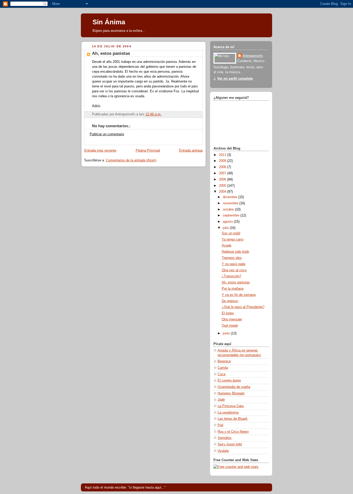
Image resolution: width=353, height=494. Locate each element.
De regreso (230, 301)
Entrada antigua (191, 150)
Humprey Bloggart (231, 393)
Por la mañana (232, 288)
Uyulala (223, 451)
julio (226, 228)
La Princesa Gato (231, 406)
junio (227, 333)
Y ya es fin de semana (239, 295)
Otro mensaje (232, 319)
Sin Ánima (109, 22)
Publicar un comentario (107, 134)
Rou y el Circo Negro (233, 431)
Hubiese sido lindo (235, 251)
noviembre (231, 203)
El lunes (228, 313)
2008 (223, 167)
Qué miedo (230, 325)
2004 (223, 191)
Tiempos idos (232, 258)
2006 (223, 179)
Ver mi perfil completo (235, 78)
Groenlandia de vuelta (234, 387)
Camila (223, 368)
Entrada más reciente (100, 150)
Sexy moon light (230, 444)
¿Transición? (231, 276)
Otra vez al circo (234, 270)
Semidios (225, 438)
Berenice (224, 361)
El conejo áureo (229, 380)
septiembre (231, 215)
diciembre (230, 197)
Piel (220, 425)
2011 (223, 155)
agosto (228, 221)
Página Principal (148, 150)
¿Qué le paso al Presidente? (243, 307)
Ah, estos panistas (236, 282)
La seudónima (228, 412)
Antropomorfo (253, 56)
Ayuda (226, 245)
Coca (221, 374)
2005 (223, 186)
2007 (223, 173)
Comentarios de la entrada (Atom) (131, 160)
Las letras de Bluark (233, 419)
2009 (223, 161)
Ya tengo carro (232, 239)
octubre (229, 209)
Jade (221, 399)
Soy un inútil (231, 233)
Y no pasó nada (233, 264)
